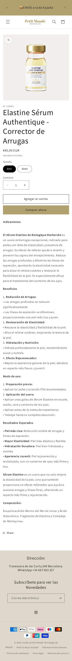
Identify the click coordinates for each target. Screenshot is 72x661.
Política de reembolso (18, 653)
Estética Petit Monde (33, 642)
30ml (25, 168)
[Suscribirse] (60, 598)
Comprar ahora (36, 210)
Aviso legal (38, 653)
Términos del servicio (58, 653)
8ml (9, 168)
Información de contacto (54, 647)
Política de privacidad (27, 647)
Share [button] (10, 532)
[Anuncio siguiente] (65, 7)
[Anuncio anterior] (7, 7)
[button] (8, 22)
